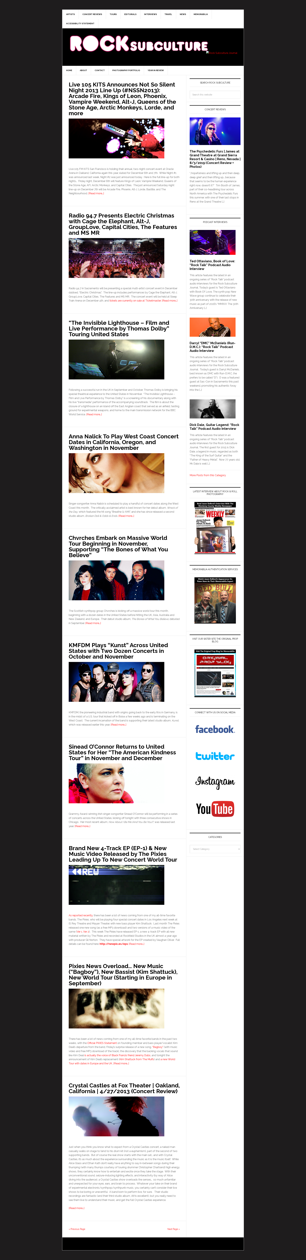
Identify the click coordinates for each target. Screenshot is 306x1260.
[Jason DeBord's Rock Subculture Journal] (139, 38)
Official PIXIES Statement (102, 1043)
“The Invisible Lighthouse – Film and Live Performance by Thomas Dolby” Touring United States (119, 328)
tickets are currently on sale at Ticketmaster (135, 300)
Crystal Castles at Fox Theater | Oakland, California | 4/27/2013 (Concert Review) (124, 1088)
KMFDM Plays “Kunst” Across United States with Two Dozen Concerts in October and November (118, 651)
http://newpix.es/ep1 (114, 943)
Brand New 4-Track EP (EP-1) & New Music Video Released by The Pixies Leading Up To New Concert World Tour (123, 854)
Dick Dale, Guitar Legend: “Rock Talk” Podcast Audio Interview (214, 427)
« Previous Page (77, 1229)
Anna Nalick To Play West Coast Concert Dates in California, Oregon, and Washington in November (124, 442)
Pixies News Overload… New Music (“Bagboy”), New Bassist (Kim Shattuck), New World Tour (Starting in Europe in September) (123, 975)
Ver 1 (79, 931)
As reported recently (81, 915)
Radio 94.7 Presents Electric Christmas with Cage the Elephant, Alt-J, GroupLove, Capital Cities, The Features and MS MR (123, 224)
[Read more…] (96, 193)
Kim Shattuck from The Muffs (137, 1059)
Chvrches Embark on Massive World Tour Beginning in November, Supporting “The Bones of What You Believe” (118, 546)
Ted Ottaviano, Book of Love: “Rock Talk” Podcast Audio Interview (212, 265)
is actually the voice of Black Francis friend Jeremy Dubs (117, 1055)
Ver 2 (86, 931)
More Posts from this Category (208, 475)
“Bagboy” (157, 1047)
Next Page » (174, 1229)
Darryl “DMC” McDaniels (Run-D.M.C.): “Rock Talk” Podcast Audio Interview (212, 347)
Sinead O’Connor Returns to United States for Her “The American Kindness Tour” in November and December (122, 752)
